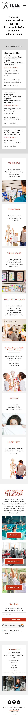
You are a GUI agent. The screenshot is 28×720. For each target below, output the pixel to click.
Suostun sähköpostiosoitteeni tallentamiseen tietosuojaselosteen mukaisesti (13, 632)
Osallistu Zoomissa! (10, 85)
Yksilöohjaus (14, 163)
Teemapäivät (14, 209)
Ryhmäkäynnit (14, 253)
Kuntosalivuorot (13, 561)
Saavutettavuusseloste (14, 711)
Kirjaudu (14, 714)
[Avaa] (24, 5)
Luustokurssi (13, 442)
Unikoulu (14, 398)
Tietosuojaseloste (14, 709)
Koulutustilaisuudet (14, 299)
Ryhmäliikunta (13, 587)
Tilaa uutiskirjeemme (14, 619)
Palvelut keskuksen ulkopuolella (14, 349)
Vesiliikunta (13, 535)
